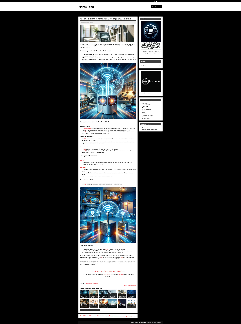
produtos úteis (96, 310)
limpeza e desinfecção (147, 116)
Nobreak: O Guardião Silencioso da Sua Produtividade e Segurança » (121, 316)
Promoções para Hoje (147, 127)
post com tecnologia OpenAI (130, 285)
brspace (89, 13)
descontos (120, 274)
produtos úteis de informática (91, 283)
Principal (82, 13)
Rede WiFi (82, 160)
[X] (159, 1)
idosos (143, 112)
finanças (144, 110)
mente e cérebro (145, 118)
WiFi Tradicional (87, 128)
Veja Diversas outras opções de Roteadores (108, 271)
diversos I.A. (144, 107)
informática (89, 310)
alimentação (144, 103)
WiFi (84, 138)
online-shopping (98, 13)
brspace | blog (86, 6)
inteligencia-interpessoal (147, 115)
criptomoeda (145, 106)
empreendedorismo (146, 109)
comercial (83, 310)
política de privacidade (156, 322)
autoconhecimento (146, 104)
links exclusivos (107, 274)
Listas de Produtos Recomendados (149, 129)
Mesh (109, 51)
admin (91, 22)
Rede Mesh (82, 167)
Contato (107, 13)
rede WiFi (107, 249)
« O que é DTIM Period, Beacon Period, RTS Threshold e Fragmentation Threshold (98, 315)
